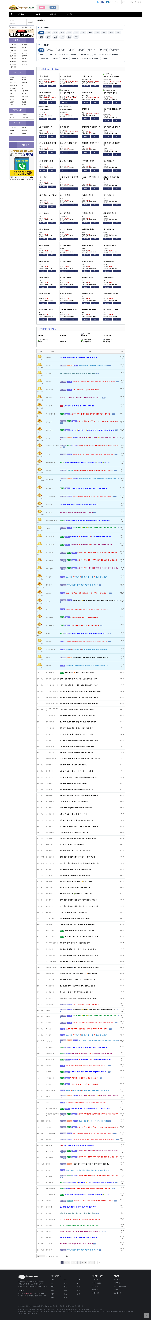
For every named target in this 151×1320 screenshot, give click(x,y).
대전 (69, 32)
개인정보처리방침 (120, 1286)
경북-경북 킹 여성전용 (46, 161)
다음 (95, 1262)
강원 (76, 32)
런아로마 (41, 335)
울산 (55, 37)
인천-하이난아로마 (45, 92)
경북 (104, 32)
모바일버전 (117, 1293)
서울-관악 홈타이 (87, 277)
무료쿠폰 (25, 115)
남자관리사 (13, 104)
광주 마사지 (24, 58)
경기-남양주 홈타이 (45, 261)
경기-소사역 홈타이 (66, 229)
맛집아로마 (63, 335)
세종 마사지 (13, 67)
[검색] (67, 1256)
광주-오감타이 (64, 127)
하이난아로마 (107, 335)
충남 (97, 32)
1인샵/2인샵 (25, 77)
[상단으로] (146, 1315)
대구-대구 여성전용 (88, 161)
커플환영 (24, 99)
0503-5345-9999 (28, 1293)
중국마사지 (24, 82)
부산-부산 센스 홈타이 (46, 309)
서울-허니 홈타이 (87, 293)
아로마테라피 (13, 85)
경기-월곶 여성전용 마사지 (90, 143)
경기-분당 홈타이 (87, 245)
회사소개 (117, 1279)
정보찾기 (31, 27)
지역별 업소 (96, 1279)
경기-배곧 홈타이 (65, 213)
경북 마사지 (24, 53)
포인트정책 (13, 127)
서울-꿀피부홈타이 (66, 109)
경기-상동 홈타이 (108, 229)
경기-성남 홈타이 (65, 245)
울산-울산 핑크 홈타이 (89, 309)
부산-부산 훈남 (43, 177)
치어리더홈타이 (86, 342)
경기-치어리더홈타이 (110, 93)
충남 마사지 (13, 53)
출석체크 (12, 133)
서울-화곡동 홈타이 (109, 213)
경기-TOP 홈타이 (44, 293)
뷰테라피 (84, 335)
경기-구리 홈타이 (108, 261)
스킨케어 (12, 99)
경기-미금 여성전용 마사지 (112, 127)
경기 (55, 32)
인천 (62, 32)
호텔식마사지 (25, 91)
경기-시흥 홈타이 (44, 213)
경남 (111, 32)
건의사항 (24, 133)
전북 (118, 32)
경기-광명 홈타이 (44, 277)
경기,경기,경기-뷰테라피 (111, 76)
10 (92, 1263)
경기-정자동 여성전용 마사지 (91, 127)
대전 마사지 (24, 47)
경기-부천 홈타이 (65, 277)
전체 (41, 50)
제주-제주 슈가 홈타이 (110, 293)
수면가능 (24, 93)
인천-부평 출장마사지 (45, 127)
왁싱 (23, 88)
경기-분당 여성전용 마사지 (47, 143)
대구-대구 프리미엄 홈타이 (68, 309)
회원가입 (138, 2)
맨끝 (99, 1262)
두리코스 (24, 85)
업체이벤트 (13, 117)
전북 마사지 (24, 56)
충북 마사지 (24, 50)
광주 (48, 37)
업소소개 (42, 86)
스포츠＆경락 (25, 96)
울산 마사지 (13, 61)
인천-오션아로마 (87, 76)
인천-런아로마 (43, 76)
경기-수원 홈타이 (44, 245)
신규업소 (12, 77)
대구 (62, 37)
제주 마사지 (24, 64)
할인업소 (24, 104)
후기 (52, 86)
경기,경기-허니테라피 (67, 93)
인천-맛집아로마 (65, 76)
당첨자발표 (25, 117)
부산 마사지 (13, 64)
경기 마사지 (24, 45)
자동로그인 (13, 27)
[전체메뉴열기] (11, 14)
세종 (90, 32)
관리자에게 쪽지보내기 (114, 2)
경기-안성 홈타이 (87, 195)
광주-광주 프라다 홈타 (110, 309)
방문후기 (95, 1290)
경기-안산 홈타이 (108, 195)
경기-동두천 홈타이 (109, 245)
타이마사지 (13, 82)
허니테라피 (41, 342)
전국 (41, 32)
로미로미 (24, 80)
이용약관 (117, 1283)
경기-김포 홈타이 (65, 261)
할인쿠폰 (12, 115)
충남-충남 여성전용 (66, 161)
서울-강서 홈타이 (108, 277)
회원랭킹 (24, 127)
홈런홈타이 (106, 342)
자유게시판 (24, 130)
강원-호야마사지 (87, 92)
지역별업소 (21, 14)
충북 (83, 32)
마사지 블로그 (96, 1283)
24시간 (11, 93)
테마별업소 (17, 72)
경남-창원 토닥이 (108, 161)
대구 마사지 (24, 61)
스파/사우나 (13, 91)
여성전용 (24, 102)
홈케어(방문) (13, 88)
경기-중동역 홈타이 (88, 229)
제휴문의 (69, 14)
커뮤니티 (53, 14)
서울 (48, 32)
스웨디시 (12, 80)
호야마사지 (63, 341)
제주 (76, 37)
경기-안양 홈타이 (65, 195)
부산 (69, 37)
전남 (41, 37)
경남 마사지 (13, 56)
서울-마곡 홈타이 (44, 229)
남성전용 (12, 102)
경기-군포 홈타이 (87, 261)
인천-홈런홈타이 (44, 109)
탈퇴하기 (124, 2)
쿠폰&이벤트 (17, 110)
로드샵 (38, 14)
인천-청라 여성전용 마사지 (68, 143)
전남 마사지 (13, 58)
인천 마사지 (13, 47)
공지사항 (12, 130)
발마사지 (12, 96)
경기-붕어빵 (86, 109)
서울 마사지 (13, 45)
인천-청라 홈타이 (87, 213)
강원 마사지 (13, 50)
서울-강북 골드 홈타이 (67, 293)
